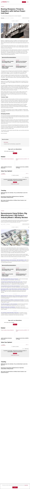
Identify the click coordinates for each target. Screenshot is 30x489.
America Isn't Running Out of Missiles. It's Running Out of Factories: (12, 299)
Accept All (15, 487)
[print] (28, 227)
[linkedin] (13, 227)
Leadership (2, 6)
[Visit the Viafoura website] (27, 177)
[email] (17, 227)
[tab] (3, 173)
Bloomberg (6, 142)
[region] (15, 175)
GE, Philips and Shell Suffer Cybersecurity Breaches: (9, 278)
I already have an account (15, 183)
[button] (1, 2)
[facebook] (12, 227)
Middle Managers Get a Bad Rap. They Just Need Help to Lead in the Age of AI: (14, 295)
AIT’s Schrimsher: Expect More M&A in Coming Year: (10, 312)
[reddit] (16, 227)
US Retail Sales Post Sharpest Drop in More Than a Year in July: (11, 281)
